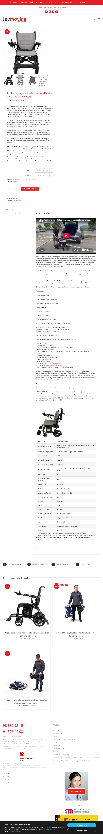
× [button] (100, 823)
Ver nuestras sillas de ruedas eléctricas (16, 743)
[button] (35, 831)
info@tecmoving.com (60, 7)
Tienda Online (58, 734)
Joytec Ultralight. (69, 396)
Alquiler (55, 752)
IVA (28, 171)
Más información (51, 829)
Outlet (55, 743)
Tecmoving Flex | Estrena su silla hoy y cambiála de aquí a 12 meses (76, 761)
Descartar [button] (90, 2)
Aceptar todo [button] (82, 825)
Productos (17, 200)
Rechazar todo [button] (81, 830)
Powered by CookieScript (94, 833)
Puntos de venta (58, 749)
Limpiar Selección (29, 179)
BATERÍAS (28, 175)
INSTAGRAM (7, 782)
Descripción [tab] (9, 210)
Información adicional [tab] (12, 214)
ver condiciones (55, 364)
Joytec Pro (58, 396)
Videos (55, 737)
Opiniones (56, 746)
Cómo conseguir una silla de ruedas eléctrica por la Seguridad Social (76, 758)
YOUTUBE (6, 776)
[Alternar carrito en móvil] (95, 19)
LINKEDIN (6, 779)
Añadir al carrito (30, 189)
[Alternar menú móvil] (99, 19)
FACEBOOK (6, 773)
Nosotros (56, 730)
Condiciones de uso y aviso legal (64, 740)
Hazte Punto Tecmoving (61, 755)
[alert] (51, 827)
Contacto (56, 764)
